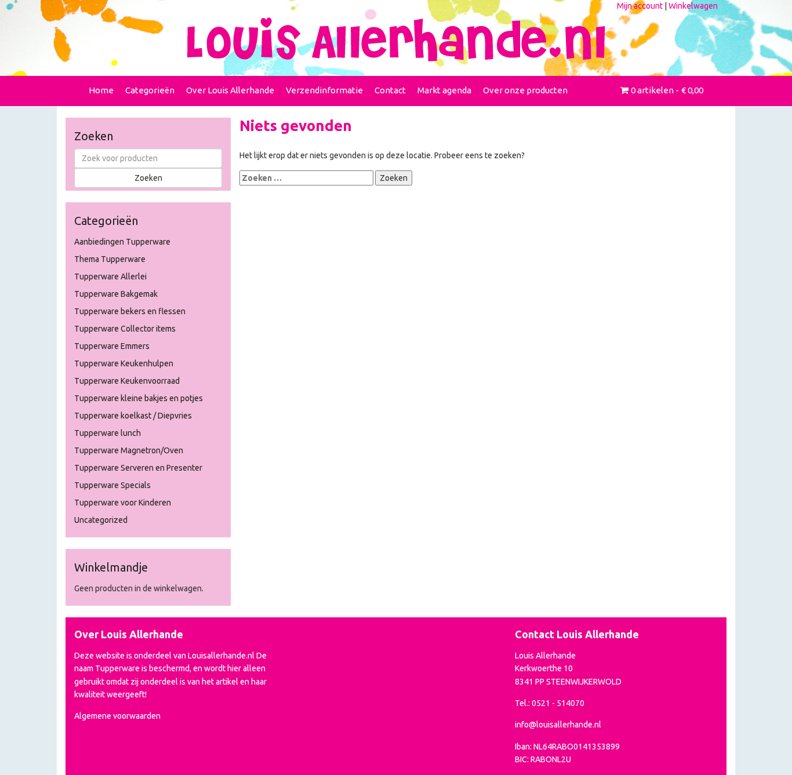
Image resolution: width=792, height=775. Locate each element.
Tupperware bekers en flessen (130, 311)
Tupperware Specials (112, 485)
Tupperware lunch (107, 433)
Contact (390, 90)
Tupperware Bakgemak (116, 294)
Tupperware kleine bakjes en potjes (138, 398)
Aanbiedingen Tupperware (122, 241)
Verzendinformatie (324, 90)
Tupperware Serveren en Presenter (138, 467)
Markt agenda (444, 90)
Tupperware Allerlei (110, 276)
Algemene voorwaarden (117, 716)
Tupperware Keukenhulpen (123, 363)
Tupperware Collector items (125, 328)
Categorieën (150, 90)
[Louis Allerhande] (396, 39)
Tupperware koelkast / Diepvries (133, 415)
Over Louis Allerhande (230, 90)
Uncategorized (101, 520)
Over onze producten (525, 90)
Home (101, 90)
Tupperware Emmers (112, 346)
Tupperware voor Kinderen (122, 502)
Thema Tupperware (110, 259)
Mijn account (640, 5)
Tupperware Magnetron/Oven (128, 450)
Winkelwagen (693, 5)
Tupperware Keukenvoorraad (127, 380)
